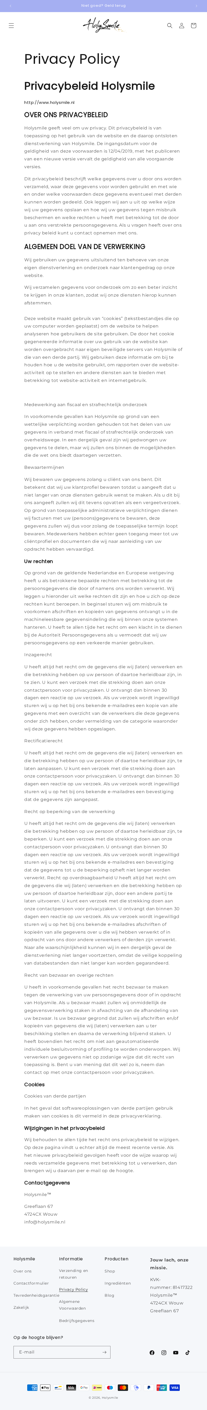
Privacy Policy (73, 1289)
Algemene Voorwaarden (72, 1305)
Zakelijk (21, 1307)
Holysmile (110, 1398)
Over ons (22, 1271)
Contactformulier (31, 1283)
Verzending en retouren (73, 1274)
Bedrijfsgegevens (77, 1320)
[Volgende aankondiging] (196, 6)
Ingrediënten (118, 1283)
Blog (109, 1295)
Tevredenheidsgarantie (36, 1295)
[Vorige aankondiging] (10, 6)
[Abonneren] (104, 1352)
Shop (110, 1271)
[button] (11, 25)
